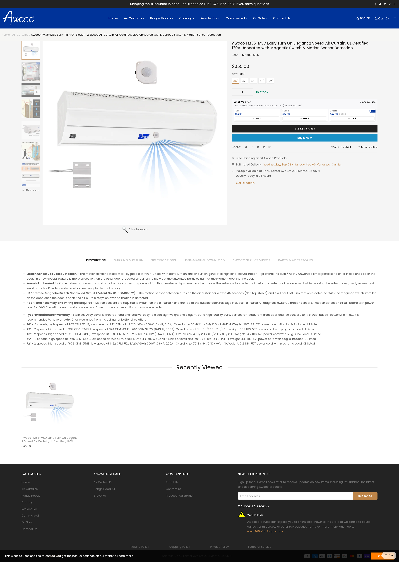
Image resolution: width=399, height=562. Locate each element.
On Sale (27, 522)
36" (235, 81)
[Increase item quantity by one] (250, 92)
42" (244, 81)
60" (262, 81)
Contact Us (29, 529)
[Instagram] (390, 4)
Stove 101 (100, 496)
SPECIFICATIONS (163, 260)
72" (271, 81)
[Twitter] (380, 4)
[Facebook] (375, 4)
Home (26, 482)
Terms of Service (259, 547)
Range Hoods (31, 496)
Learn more (125, 556)
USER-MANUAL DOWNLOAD (204, 260)
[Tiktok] (394, 4)
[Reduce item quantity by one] (235, 92)
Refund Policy (139, 547)
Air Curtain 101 (103, 482)
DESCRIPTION (96, 260)
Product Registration (180, 496)
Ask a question (368, 147)
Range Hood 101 (104, 489)
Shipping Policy (179, 547)
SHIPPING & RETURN (128, 260)
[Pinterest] (385, 4)
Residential (29, 509)
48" (253, 81)
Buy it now (304, 138)
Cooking (27, 502)
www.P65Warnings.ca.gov (265, 531)
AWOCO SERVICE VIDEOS (251, 260)
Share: (236, 147)
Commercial (30, 515)
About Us (172, 482)
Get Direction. (245, 183)
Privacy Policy (219, 547)
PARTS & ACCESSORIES (295, 260)
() (383, 18)
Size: (238, 74)
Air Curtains (30, 489)
